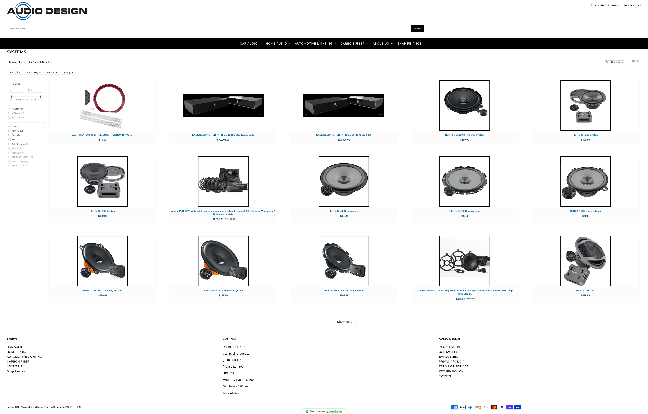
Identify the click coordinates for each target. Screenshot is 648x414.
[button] (633, 62)
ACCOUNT (600, 5)
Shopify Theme (43, 407)
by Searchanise (334, 411)
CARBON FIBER (353, 43)
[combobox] (216, 28)
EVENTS (445, 376)
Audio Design (29, 407)
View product (102, 108)
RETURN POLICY (451, 371)
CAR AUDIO (249, 43)
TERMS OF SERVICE (454, 366)
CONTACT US (448, 352)
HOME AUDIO (276, 43)
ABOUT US (381, 43)
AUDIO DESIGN (73, 407)
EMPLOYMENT (449, 356)
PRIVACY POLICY (451, 361)
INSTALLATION (449, 347)
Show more (344, 321)
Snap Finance (409, 43)
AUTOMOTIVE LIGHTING (314, 43)
